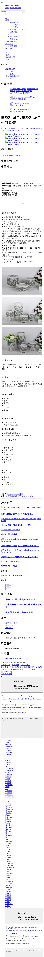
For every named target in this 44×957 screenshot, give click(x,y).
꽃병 (16, 27)
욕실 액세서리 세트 (17, 29)
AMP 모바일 (25, 665)
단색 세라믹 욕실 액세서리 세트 (22, 667)
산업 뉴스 (14, 39)
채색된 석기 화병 (16, 105)
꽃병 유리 (5, 667)
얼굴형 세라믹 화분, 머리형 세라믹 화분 (21, 496)
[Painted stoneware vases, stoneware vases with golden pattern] (22, 521)
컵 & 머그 (14, 32)
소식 (7, 34)
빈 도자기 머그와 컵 (18, 99)
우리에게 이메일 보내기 (10, 155)
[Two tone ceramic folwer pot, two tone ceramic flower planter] (22, 509)
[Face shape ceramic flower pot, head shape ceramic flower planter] (22, 552)
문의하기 (9, 48)
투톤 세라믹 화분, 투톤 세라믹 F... (17, 514)
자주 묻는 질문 (11, 41)
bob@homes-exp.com (13, 658)
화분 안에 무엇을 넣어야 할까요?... (21, 599)
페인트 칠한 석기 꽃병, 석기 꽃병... (17, 525)
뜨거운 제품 (5, 665)
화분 (16, 25)
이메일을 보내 (6, 674)
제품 (7, 20)
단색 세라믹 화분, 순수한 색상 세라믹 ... (20, 545)
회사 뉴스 (14, 37)
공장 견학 (14, 46)
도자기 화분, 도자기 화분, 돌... (22, 93)
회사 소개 (9, 44)
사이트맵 (15, 665)
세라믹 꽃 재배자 (16, 111)
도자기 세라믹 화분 (27, 669)
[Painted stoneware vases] (10, 561)
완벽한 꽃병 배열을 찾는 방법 (19, 612)
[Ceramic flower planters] (10, 530)
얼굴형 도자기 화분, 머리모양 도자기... (19, 556)
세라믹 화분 (14, 22)
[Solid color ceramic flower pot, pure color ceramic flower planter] (22, 541)
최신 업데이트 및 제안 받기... (12, 575)
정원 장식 (15, 669)
